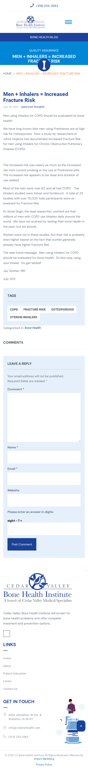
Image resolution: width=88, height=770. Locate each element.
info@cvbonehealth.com (24, 727)
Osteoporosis (62, 309)
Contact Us (10, 688)
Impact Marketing (44, 759)
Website (13, 490)
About (7, 666)
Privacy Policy (44, 764)
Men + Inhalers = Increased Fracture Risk (35, 97)
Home (7, 73)
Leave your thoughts (32, 106)
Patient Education (14, 673)
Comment (15, 389)
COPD (14, 309)
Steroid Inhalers (23, 317)
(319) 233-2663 (18, 736)
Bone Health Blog (44, 37)
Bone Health (33, 328)
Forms (7, 681)
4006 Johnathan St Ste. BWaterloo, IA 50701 (25, 717)
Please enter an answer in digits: (30, 512)
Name (12, 447)
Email (12, 469)
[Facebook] (6, 633)
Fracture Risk (34, 309)
